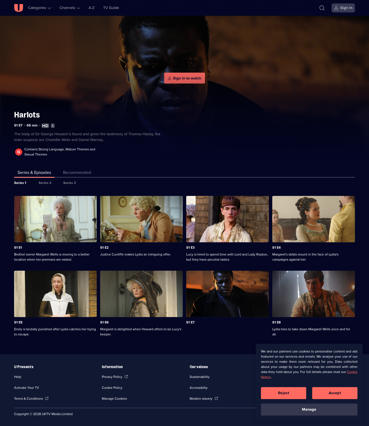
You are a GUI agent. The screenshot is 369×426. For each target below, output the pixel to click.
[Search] (322, 7)
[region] (309, 383)
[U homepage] (18, 7)
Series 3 (69, 182)
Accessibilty (199, 387)
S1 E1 (18, 247)
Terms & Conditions (28, 398)
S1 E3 (190, 247)
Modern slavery (201, 398)
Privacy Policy (112, 376)
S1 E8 (276, 322)
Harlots (27, 114)
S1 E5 (18, 322)
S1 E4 (276, 247)
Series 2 (45, 182)
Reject (283, 393)
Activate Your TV (26, 387)
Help (17, 376)
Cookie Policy (112, 387)
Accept (335, 393)
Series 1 (20, 182)
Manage (309, 409)
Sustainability (199, 376)
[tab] (77, 173)
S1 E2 (104, 247)
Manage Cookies (114, 398)
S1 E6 (104, 322)
